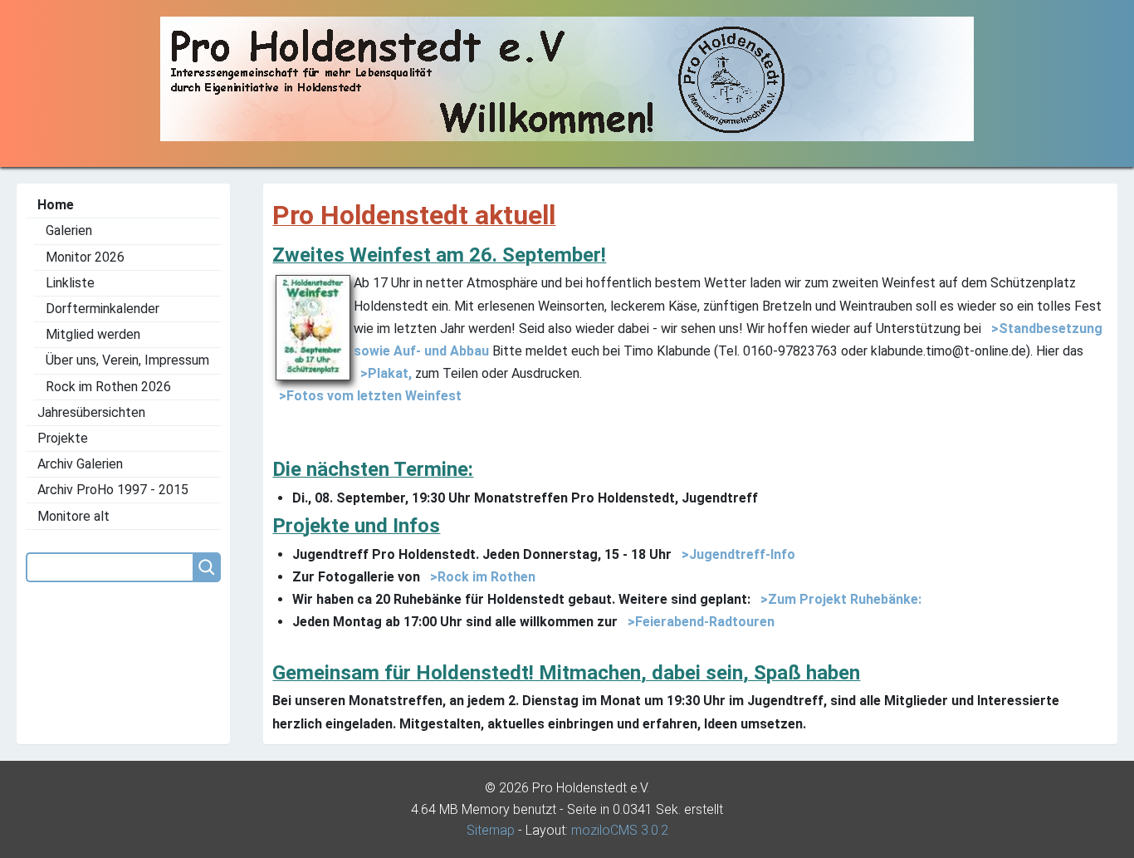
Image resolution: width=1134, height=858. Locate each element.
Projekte (62, 438)
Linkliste (70, 283)
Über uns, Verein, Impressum (127, 360)
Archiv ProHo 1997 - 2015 (112, 490)
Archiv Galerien (80, 464)
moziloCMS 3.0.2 (619, 830)
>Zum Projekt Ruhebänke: (837, 599)
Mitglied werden (93, 334)
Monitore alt (73, 516)
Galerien (69, 230)
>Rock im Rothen (479, 577)
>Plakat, (383, 373)
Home (55, 205)
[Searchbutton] (207, 567)
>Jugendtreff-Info (735, 554)
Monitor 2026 (85, 257)
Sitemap (491, 830)
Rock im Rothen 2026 (108, 387)
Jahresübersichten (91, 412)
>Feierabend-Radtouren (698, 622)
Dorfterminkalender (102, 308)
